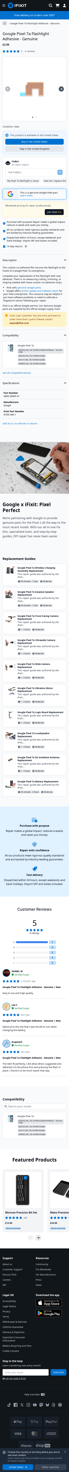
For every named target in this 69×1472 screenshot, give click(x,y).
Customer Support (12, 1269)
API (4, 1284)
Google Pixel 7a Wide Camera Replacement (33, 665)
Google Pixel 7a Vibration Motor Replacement (35, 690)
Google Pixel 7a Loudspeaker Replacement (33, 735)
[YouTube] (35, 1405)
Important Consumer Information (14, 1339)
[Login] (64, 5)
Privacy (6, 1311)
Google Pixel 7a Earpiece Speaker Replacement (35, 593)
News (39, 1284)
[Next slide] (38, 1238)
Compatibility (11, 335)
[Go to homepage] (18, 5)
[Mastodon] (41, 1405)
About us (7, 1264)
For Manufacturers (46, 1274)
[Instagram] (28, 1405)
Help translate (32, 1394)
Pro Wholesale (43, 1269)
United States (16, 1467)
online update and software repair (40, 290)
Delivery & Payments (14, 1332)
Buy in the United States (34, 141)
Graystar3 (17, 1041)
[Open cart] (57, 5)
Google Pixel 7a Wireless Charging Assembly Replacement (36, 569)
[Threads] (54, 1405)
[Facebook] (15, 1405)
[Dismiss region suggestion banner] (65, 1451)
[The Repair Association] (60, 1405)
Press (39, 1279)
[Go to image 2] (36, 117)
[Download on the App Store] (49, 1303)
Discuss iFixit (9, 1274)
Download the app (47, 1295)
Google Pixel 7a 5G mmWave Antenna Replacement (38, 759)
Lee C (14, 1004)
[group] (8, 89)
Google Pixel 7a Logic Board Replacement (40, 712)
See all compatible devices (17, 372)
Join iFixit (54, 212)
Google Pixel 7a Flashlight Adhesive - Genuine (35, 23)
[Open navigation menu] (4, 5)
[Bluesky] (47, 1405)
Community (42, 1264)
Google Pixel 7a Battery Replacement (37, 781)
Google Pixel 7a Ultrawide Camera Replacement (36, 642)
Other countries (50, 1467)
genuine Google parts (29, 287)
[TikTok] (9, 1405)
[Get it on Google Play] (49, 1313)
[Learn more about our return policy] (25, 246)
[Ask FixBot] (60, 172)
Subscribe (58, 1372)
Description (10, 260)
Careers (7, 1279)
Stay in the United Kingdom (34, 148)
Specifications (11, 383)
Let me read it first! (15, 1378)
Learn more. (26, 195)
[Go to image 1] (32, 117)
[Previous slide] (31, 1238)
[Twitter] (22, 1405)
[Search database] (50, 5)
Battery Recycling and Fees (17, 1345)
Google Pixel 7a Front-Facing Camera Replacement (37, 617)
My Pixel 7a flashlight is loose (23, 180)
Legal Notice (9, 1306)
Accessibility (9, 1301)
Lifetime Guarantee (13, 1327)
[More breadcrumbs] (5, 23)
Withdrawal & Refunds (15, 1321)
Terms (6, 1316)
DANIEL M (17, 971)
